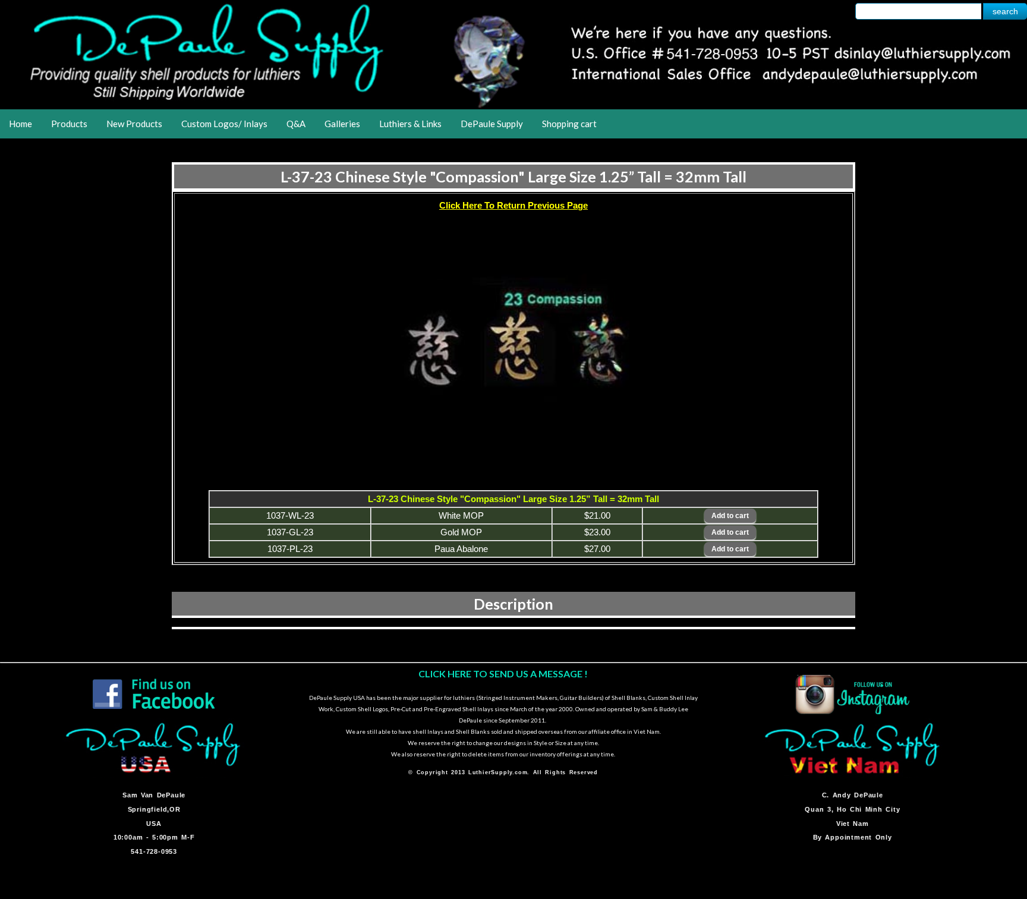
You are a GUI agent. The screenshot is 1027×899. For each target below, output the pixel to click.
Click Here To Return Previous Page (513, 205)
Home (20, 123)
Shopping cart (569, 123)
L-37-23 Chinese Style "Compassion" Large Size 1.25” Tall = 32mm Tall (513, 176)
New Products (134, 123)
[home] (513, 105)
